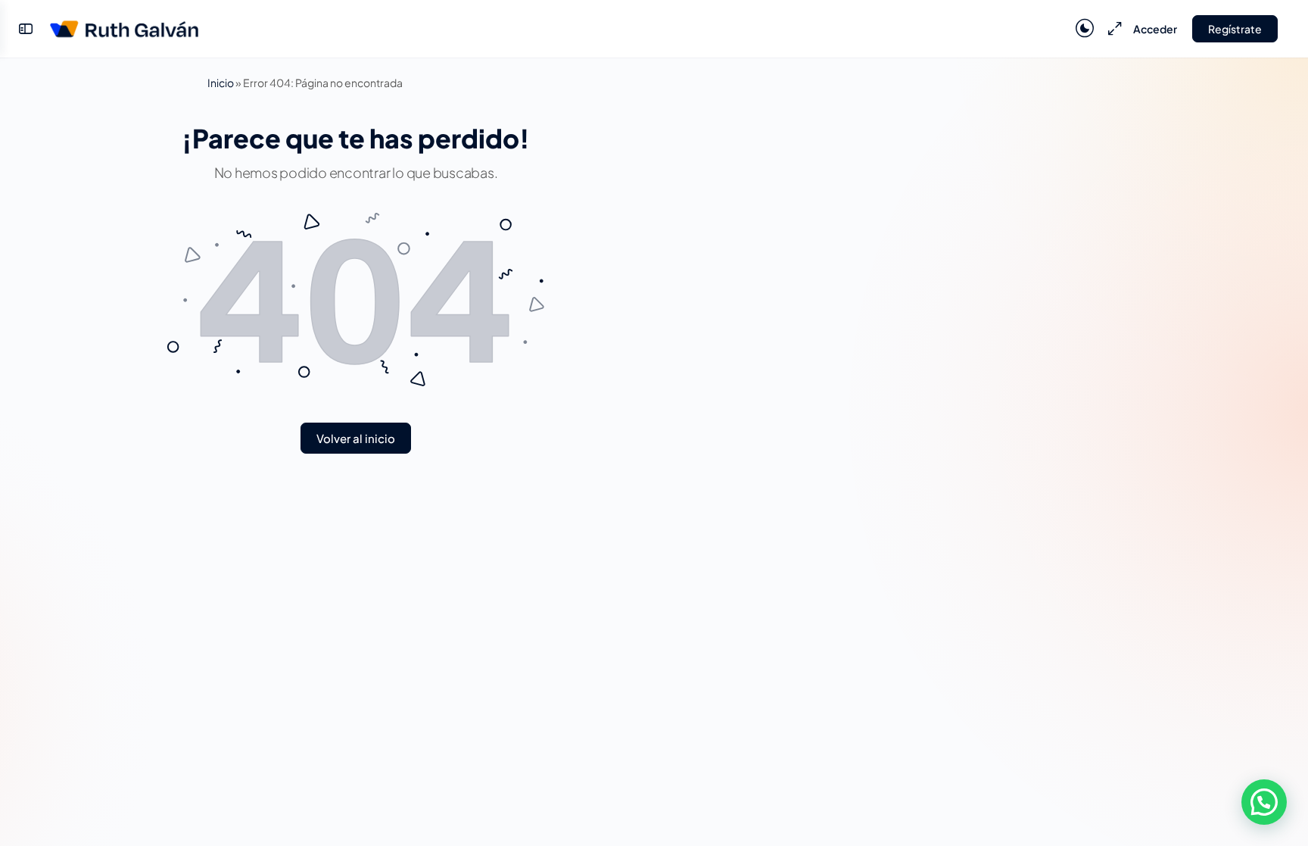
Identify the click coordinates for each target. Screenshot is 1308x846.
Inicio (220, 82)
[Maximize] (1112, 29)
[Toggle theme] (1085, 29)
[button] (1264, 802)
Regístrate (1235, 29)
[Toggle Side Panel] (26, 29)
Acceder (1155, 29)
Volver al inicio (355, 438)
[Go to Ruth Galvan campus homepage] (124, 25)
